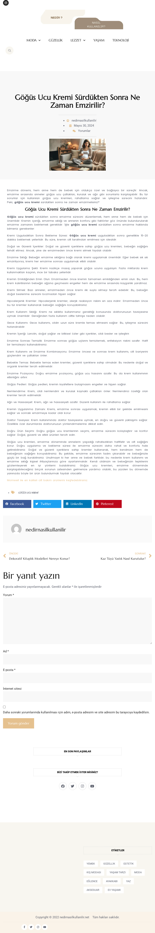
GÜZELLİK (56, 40)
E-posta (9, 670)
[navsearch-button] (9, 50)
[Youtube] (92, 786)
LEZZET (76, 40)
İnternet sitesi (12, 689)
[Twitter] (72, 786)
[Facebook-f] (24, 927)
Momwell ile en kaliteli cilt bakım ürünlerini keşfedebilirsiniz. (47, 480)
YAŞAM (98, 40)
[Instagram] (6, 3)
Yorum (8, 595)
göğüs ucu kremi (28, 492)
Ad (6, 651)
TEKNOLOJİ (120, 40)
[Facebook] (63, 786)
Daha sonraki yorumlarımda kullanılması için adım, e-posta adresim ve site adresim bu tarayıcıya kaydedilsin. (76, 712)
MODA (31, 40)
